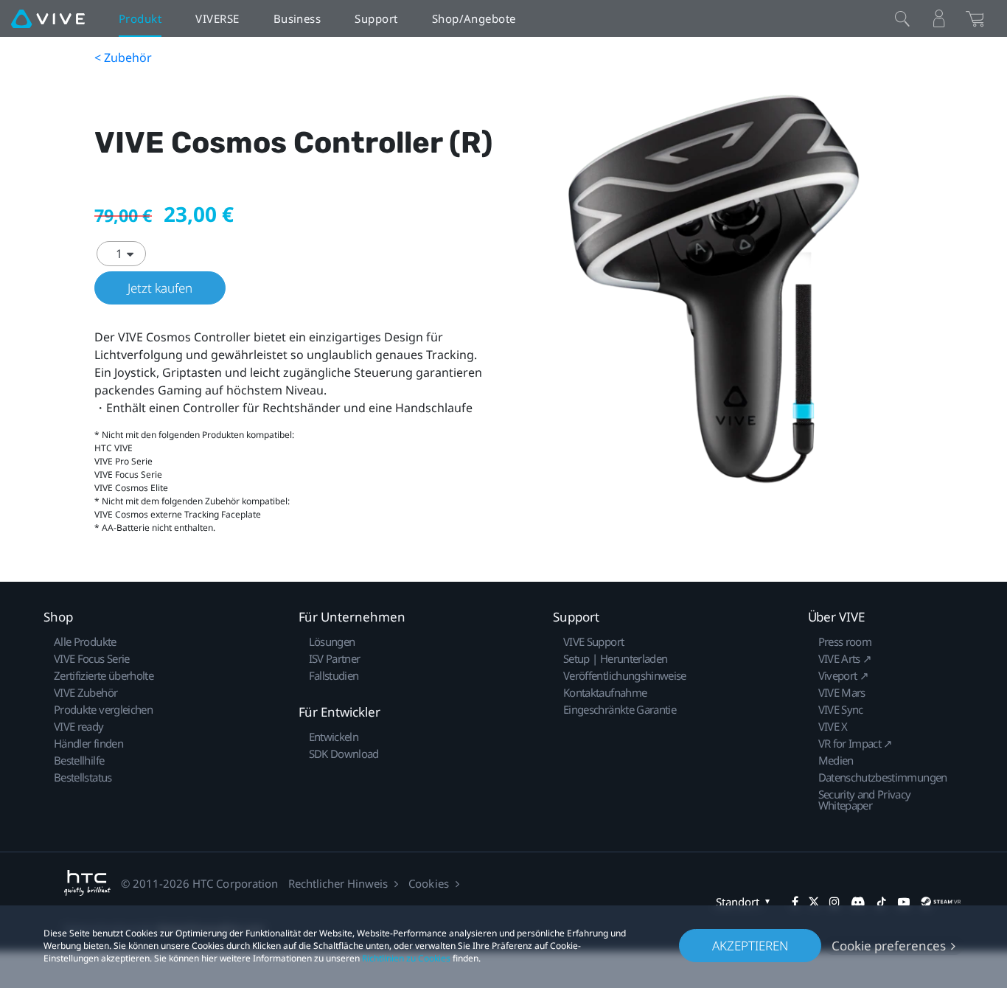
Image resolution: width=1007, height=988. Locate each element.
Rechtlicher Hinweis (338, 883)
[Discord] (857, 902)
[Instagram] (834, 902)
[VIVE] (48, 18)
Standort (737, 901)
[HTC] (87, 883)
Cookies (428, 883)
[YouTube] (904, 902)
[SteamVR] (940, 902)
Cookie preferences (889, 945)
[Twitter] (814, 902)
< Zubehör (123, 57)
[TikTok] (882, 902)
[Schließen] (902, 18)
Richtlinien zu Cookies (406, 958)
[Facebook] (795, 902)
